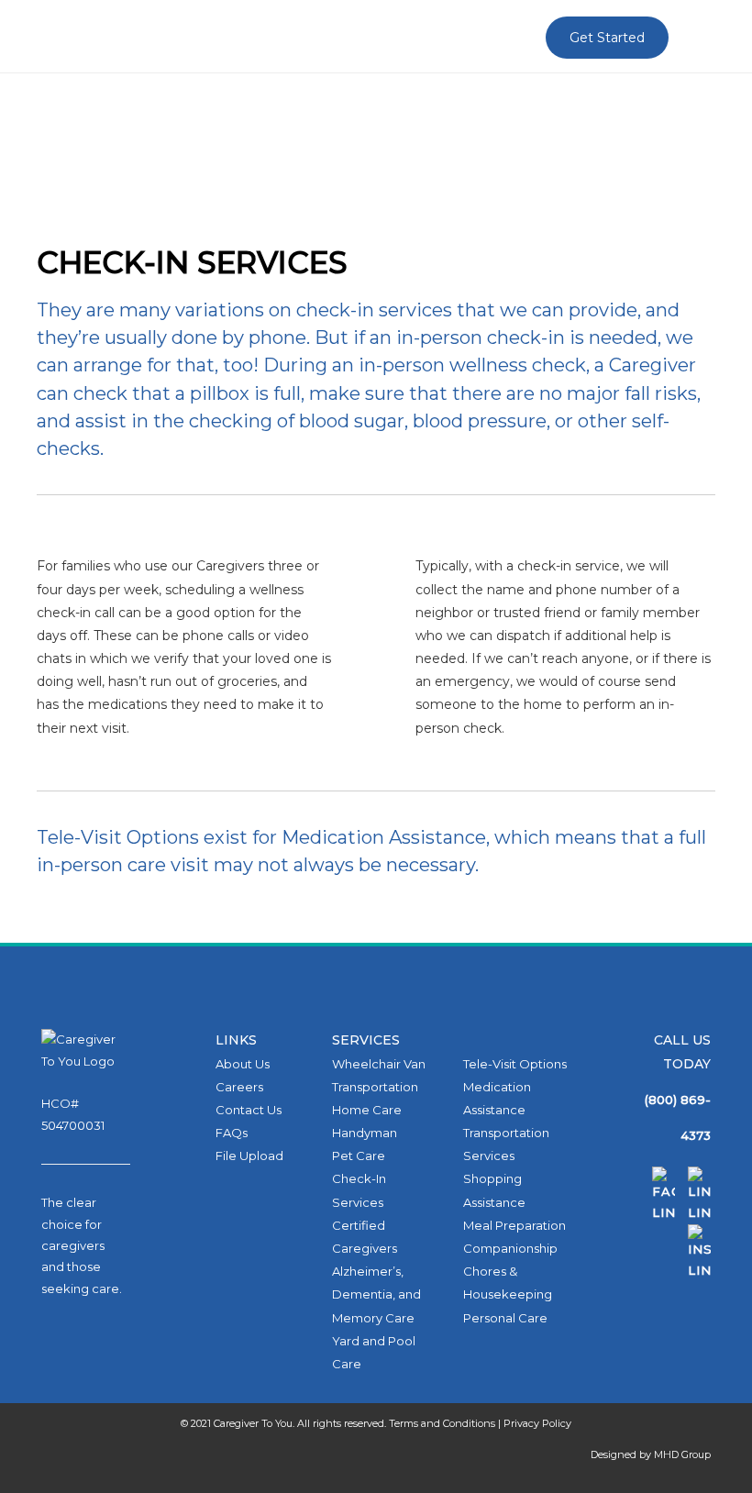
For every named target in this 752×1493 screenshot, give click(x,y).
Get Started (607, 37)
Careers (239, 1086)
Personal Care (505, 1318)
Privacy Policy (537, 1423)
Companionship (510, 1248)
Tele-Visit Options (515, 1063)
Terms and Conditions (442, 1423)
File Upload (249, 1155)
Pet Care (358, 1155)
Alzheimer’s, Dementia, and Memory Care (376, 1294)
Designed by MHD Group (651, 1454)
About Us (243, 1063)
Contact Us (249, 1109)
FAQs (232, 1132)
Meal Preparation (514, 1225)
